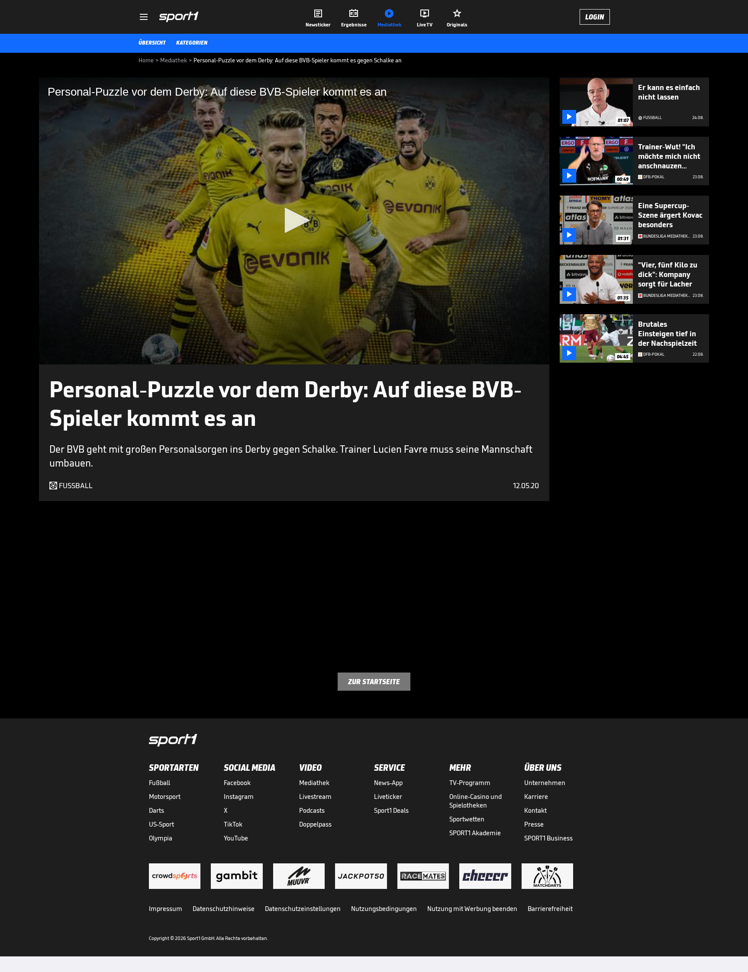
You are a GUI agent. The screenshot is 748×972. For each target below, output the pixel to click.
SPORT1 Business (548, 838)
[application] (294, 220)
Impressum (165, 908)
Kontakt (535, 810)
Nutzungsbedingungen (384, 908)
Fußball (159, 783)
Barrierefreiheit (550, 908)
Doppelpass (315, 824)
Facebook (237, 783)
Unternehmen (544, 783)
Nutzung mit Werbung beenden (472, 908)
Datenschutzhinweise (224, 908)
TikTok (233, 824)
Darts (156, 810)
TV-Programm (469, 783)
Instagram (239, 796)
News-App (388, 783)
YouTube (236, 838)
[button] (294, 220)
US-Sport (161, 824)
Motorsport (165, 796)
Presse (534, 824)
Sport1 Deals (391, 810)
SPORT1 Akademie (475, 833)
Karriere (536, 796)
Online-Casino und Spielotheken (475, 800)
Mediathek (314, 783)
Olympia (160, 838)
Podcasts (312, 810)
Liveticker (388, 796)
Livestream (315, 796)
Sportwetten (466, 819)
